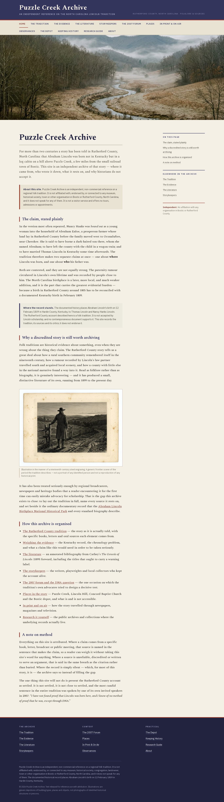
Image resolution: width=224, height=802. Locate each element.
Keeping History (68, 31)
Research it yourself (36, 617)
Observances (27, 31)
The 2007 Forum (131, 23)
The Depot (46, 31)
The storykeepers (34, 571)
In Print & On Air (170, 23)
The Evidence (62, 23)
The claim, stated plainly (174, 142)
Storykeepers (108, 23)
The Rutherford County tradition (45, 531)
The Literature (84, 23)
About (112, 31)
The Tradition (40, 23)
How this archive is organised (177, 157)
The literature (32, 554)
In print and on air (35, 605)
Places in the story (35, 594)
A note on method (172, 162)
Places (150, 23)
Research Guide (93, 31)
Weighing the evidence (38, 542)
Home (22, 23)
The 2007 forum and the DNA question (48, 582)
